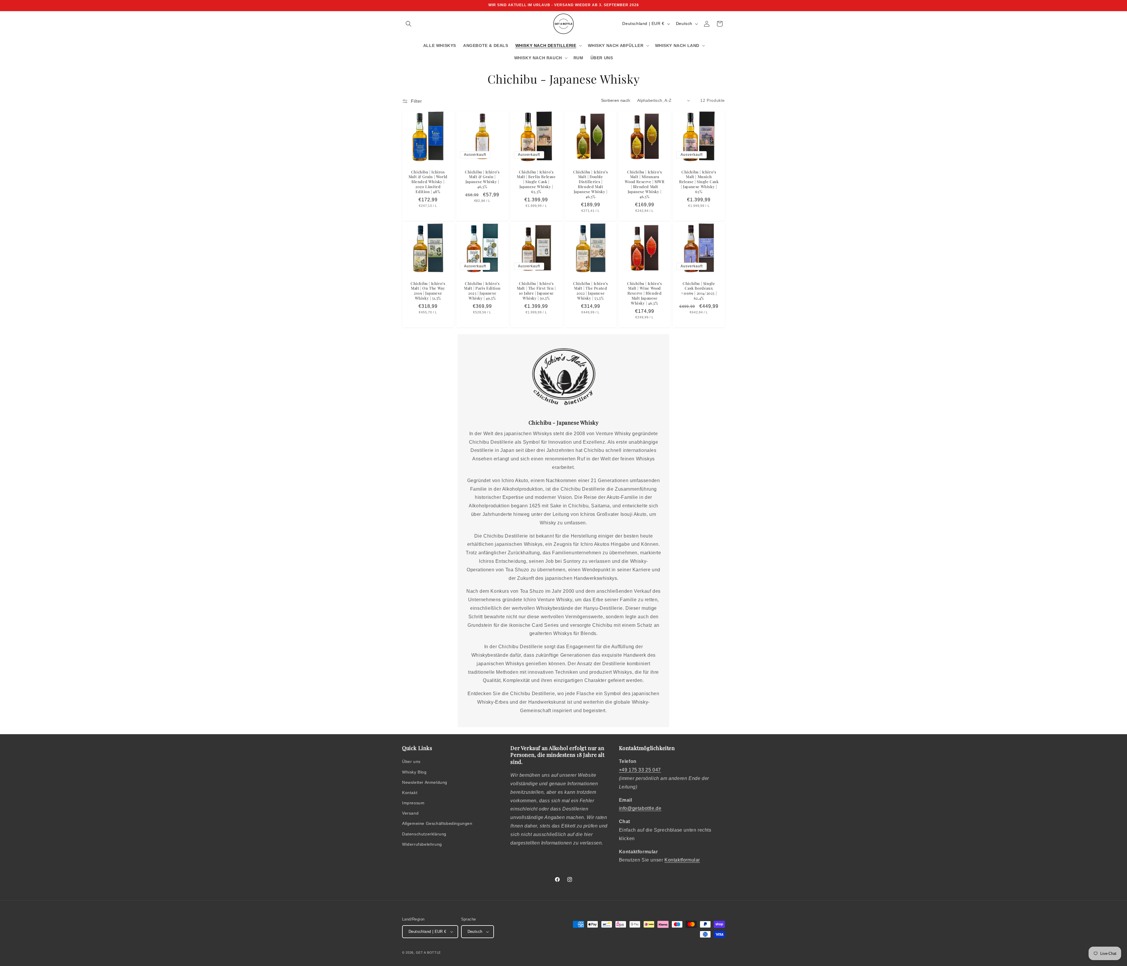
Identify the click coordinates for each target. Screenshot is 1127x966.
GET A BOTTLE (428, 952)
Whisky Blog (414, 772)
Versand (410, 813)
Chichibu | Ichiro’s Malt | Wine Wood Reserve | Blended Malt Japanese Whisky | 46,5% (644, 293)
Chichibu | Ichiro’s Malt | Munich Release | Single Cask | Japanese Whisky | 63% (699, 181)
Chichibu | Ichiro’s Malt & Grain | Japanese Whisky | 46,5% (482, 179)
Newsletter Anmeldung (424, 782)
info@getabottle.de (640, 808)
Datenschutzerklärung (424, 834)
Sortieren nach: (616, 100)
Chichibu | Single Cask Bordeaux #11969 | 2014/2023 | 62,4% (699, 291)
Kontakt (409, 792)
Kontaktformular (682, 859)
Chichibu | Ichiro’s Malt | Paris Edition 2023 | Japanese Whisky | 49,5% (482, 291)
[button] (408, 23)
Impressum (413, 803)
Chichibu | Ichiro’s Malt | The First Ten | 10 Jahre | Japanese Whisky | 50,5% (536, 291)
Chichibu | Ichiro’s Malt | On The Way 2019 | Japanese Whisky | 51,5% (428, 291)
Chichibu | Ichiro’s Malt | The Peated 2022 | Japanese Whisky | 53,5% (590, 291)
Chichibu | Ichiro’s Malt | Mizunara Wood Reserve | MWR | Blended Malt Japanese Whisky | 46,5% (644, 184)
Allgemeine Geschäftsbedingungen (437, 823)
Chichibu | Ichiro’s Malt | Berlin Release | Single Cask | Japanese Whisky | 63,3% (536, 181)
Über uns (411, 761)
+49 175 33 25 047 (640, 769)
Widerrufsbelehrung (422, 844)
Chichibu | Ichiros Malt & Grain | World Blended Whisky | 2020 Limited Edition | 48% (428, 181)
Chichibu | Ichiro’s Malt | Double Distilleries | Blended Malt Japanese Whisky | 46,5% (590, 184)
